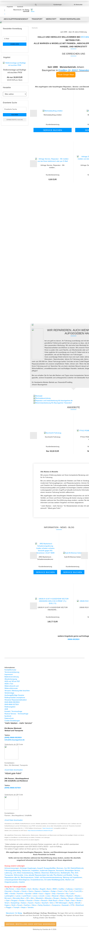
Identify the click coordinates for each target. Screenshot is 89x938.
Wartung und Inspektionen (72, 877)
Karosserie (60, 870)
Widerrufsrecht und (12, 686)
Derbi (13, 905)
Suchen (14, 115)
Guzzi (82, 905)
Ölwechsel (45, 873)
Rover (61, 900)
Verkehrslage (9, 693)
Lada (72, 893)
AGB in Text (9, 684)
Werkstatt (51, 19)
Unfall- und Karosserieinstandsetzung (48, 877)
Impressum (9, 674)
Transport (37, 19)
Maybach (70, 896)
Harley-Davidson (44, 905)
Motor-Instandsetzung (25, 873)
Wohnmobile (18, 875)
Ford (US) (78, 891)
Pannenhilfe (72, 223)
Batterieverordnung (12, 677)
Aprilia (71, 903)
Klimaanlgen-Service (72, 870)
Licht (14, 873)
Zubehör (22, 882)
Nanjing (64, 898)
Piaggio (9, 907)
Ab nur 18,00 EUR (14, 77)
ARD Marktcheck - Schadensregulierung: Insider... (45, 558)
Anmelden (14, 44)
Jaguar (48, 893)
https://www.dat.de (47, 828)
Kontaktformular (10, 670)
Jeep (54, 893)
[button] (33, 113)
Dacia (31, 891)
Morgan (56, 898)
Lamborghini (9, 896)
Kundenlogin (57, 4)
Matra (62, 896)
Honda (12, 893)
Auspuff (40, 868)
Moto (78, 905)
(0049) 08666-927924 (13, 788)
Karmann (61, 893)
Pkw (72, 873)
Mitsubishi (39, 898)
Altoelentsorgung (11, 679)
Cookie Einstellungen (12, 721)
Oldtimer (37, 873)
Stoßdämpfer (65, 873)
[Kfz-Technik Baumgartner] (5, 12)
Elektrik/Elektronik (77, 868)
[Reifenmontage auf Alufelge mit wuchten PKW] (14, 64)
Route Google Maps (66, 75)
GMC (6, 893)
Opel (8, 900)
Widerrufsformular (11, 688)
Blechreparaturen (27, 877)
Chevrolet (8, 891)
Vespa (23, 907)
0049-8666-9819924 (12, 702)
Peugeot (14, 900)
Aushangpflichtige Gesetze (14, 695)
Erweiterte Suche (15, 119)
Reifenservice (55, 873)
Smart (7, 903)
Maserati (55, 896)
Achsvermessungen (12, 868)
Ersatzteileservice (37, 880)
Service (72, 306)
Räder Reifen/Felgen (70, 19)
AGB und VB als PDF (12, 681)
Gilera (34, 905)
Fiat (66, 891)
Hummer (20, 893)
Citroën (24, 891)
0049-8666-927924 (12, 704)
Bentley (36, 889)
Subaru (24, 903)
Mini (32, 898)
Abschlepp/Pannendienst (16, 19)
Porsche (30, 900)
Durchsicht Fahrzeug (52, 437)
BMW (55, 889)
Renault (44, 900)
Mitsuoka (48, 898)
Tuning (75, 875)
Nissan (71, 898)
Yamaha (30, 907)
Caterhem (78, 889)
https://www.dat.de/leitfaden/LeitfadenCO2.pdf (40, 830)
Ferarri (60, 891)
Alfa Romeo (10, 889)
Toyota (37, 903)
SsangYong (15, 903)
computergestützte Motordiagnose (17, 880)
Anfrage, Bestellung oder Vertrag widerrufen (30, 924)
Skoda (78, 900)
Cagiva (7, 905)
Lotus (48, 896)
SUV (76, 873)
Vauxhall (45, 903)
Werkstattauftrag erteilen (53, 115)
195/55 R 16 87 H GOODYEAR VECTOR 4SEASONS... (53, 608)
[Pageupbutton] (82, 934)
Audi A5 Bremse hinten (72, 557)
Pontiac (22, 900)
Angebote (10, 6)
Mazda (77, 896)
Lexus (35, 896)
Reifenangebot (10, 707)
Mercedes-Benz (19, 898)
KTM (73, 905)
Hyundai (28, 893)
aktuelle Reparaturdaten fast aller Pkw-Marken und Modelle (50, 875)
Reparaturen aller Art (12, 877)
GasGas (27, 905)
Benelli (78, 903)
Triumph (16, 907)
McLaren (8, 898)
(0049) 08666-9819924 (13, 737)
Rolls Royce (53, 900)
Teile (72, 264)
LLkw (26, 875)
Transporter (9, 875)
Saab (67, 900)
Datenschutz (9, 718)
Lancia (18, 896)
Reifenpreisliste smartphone (15, 697)
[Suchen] (35, 4)
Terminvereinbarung (12, 672)
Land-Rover (26, 896)
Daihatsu (46, 891)
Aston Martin (21, 889)
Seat (73, 900)
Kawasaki (65, 905)
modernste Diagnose (47, 870)
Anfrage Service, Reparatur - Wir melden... (53, 166)
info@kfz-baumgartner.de (15, 740)
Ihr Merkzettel (77, 4)
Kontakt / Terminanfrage (13, 711)
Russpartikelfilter (50, 868)
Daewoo (38, 891)
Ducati (19, 905)
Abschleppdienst (72, 227)
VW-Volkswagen (61, 903)
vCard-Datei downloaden (14, 770)
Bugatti (43, 889)
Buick (49, 889)
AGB (6, 709)
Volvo (52, 903)
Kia (67, 893)
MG (27, 898)
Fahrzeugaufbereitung (13, 870)
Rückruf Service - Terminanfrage (16, 714)
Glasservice (26, 870)
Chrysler (16, 891)
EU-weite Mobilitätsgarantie (54, 880)
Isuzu (41, 893)
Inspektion (35, 870)
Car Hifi (67, 868)
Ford (71, 891)
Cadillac (62, 889)
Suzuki (30, 903)
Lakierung (8, 873)
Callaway (69, 889)
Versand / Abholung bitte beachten (17, 690)
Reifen (72, 269)
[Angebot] (25, 57)
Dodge (53, 891)
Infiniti (35, 893)
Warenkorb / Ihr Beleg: (14, 913)
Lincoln (42, 896)
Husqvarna (56, 905)
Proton (37, 900)
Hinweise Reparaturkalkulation (16, 700)
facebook (20, 6)
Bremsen (60, 868)
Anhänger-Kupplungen (28, 868)
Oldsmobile (79, 898)
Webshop (36, 929)
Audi (29, 889)
